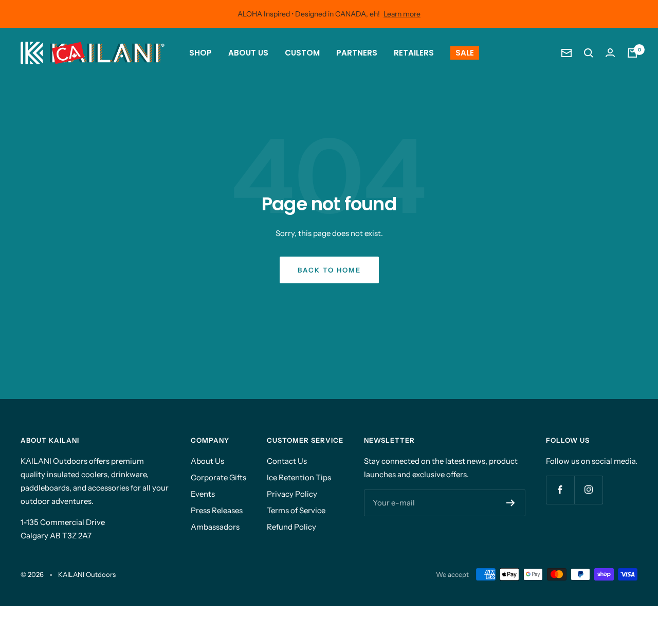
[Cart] (632, 53)
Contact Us (287, 461)
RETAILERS (414, 52)
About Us (207, 461)
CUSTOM (302, 52)
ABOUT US (248, 52)
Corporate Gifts (218, 477)
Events (203, 494)
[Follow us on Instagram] (588, 490)
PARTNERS (356, 52)
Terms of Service (296, 510)
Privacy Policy (292, 494)
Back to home (329, 270)
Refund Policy (291, 527)
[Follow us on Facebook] (560, 490)
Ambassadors (215, 527)
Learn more (402, 14)
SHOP (200, 52)
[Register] (510, 502)
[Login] (610, 52)
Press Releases (217, 510)
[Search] (588, 53)
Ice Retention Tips (299, 477)
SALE (464, 52)
